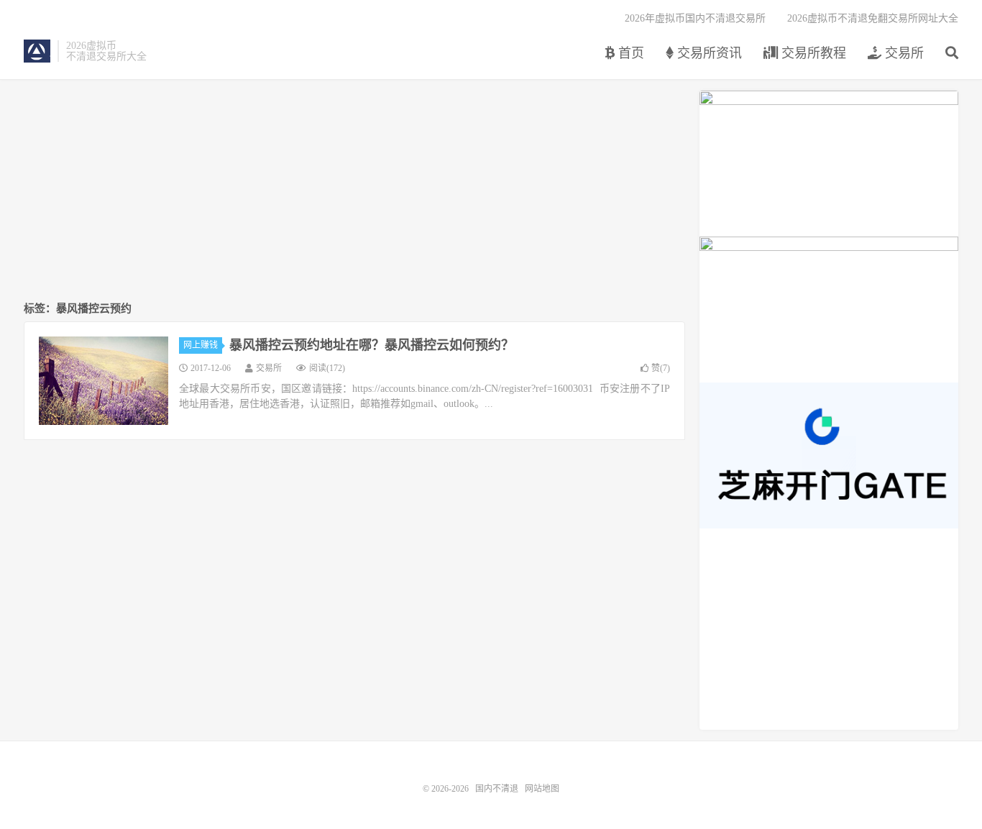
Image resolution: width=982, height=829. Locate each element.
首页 (629, 53)
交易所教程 (812, 53)
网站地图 (542, 789)
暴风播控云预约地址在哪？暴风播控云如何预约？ (371, 345)
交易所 (902, 53)
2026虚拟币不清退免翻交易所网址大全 (872, 18)
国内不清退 (37, 51)
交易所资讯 (708, 53)
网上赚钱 (200, 345)
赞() (660, 368)
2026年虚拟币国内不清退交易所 (695, 18)
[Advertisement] (354, 191)
